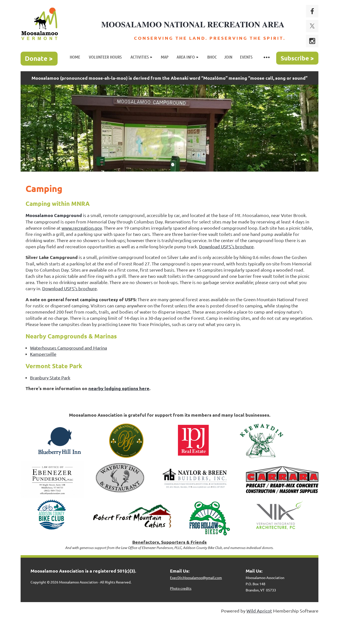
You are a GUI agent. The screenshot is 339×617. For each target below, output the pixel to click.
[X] (312, 26)
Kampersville (43, 354)
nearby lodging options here (118, 388)
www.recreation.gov (82, 227)
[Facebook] (312, 11)
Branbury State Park (50, 377)
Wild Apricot (259, 610)
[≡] (266, 57)
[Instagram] (312, 41)
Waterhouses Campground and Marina (68, 347)
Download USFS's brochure (226, 246)
